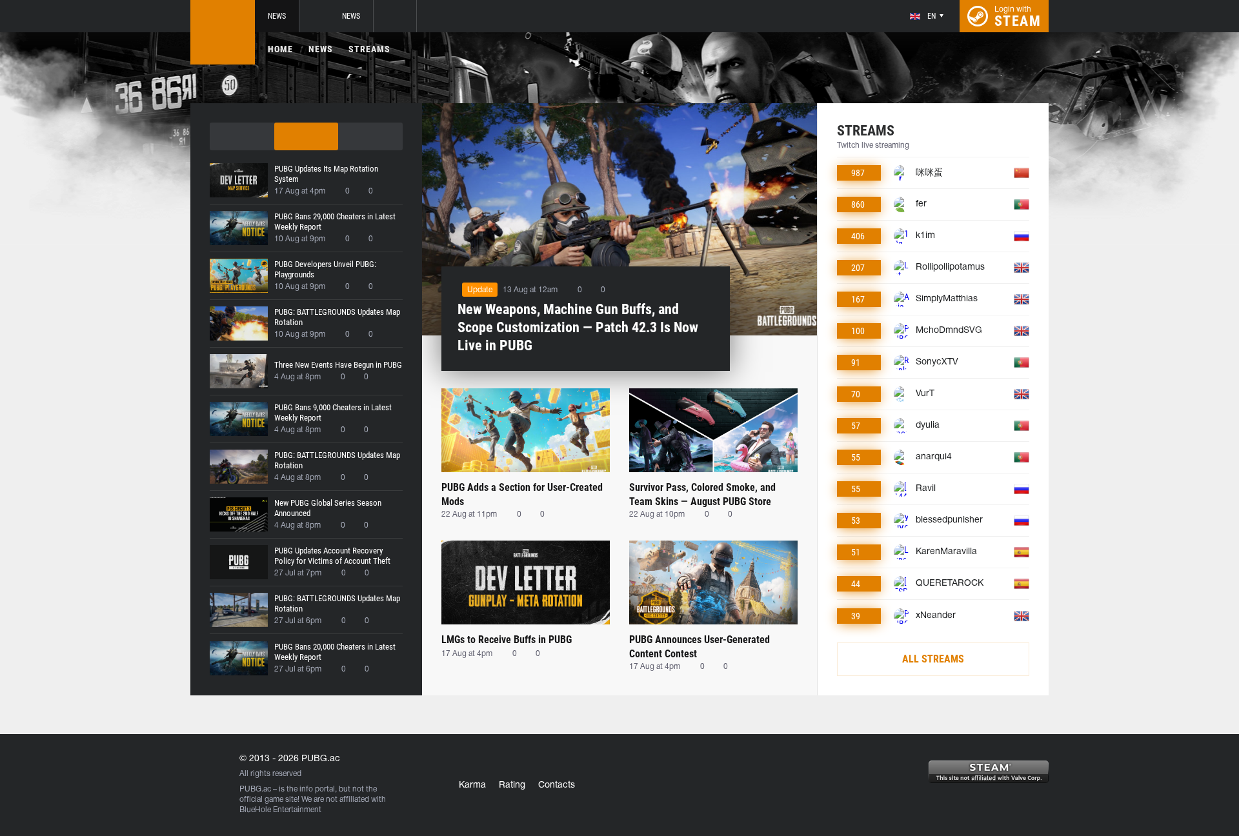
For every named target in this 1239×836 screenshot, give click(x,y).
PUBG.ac (255, 789)
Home (280, 49)
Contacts (556, 785)
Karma (472, 785)
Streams (369, 49)
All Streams (933, 659)
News (277, 16)
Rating (512, 785)
